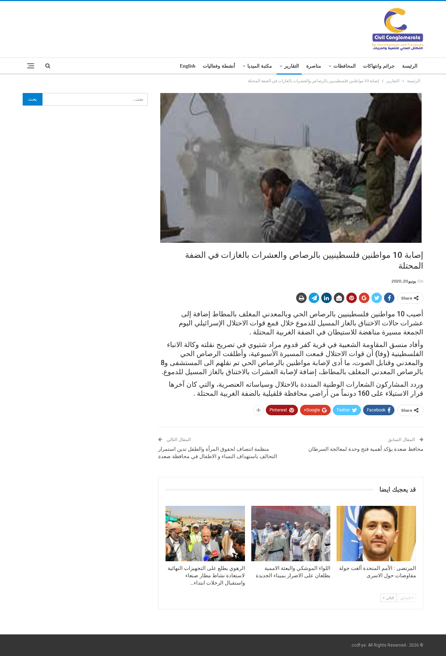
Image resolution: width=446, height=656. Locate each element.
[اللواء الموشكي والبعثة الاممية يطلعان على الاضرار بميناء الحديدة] (291, 533)
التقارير (291, 66)
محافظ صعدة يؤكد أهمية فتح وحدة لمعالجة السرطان (365, 449)
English (187, 66)
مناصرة (313, 66)
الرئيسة (409, 66)
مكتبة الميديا (259, 66)
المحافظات (344, 66)
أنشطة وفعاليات (219, 66)
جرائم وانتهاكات (379, 66)
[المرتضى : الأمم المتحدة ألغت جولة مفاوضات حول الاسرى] (376, 533)
